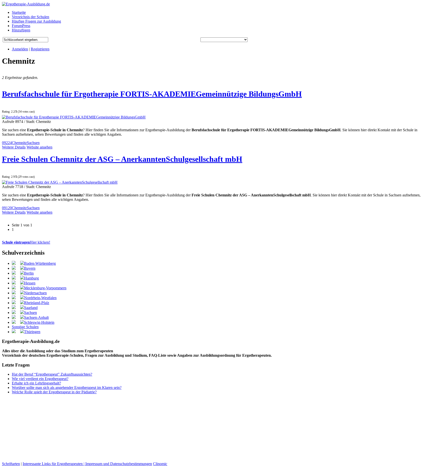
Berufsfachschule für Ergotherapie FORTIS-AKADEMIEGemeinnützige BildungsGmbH (152, 93)
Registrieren (40, 49)
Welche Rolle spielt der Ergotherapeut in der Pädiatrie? (54, 392)
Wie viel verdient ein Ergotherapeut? (40, 379)
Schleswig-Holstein (39, 322)
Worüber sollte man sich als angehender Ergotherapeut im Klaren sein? (66, 387)
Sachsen (33, 143)
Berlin (29, 273)
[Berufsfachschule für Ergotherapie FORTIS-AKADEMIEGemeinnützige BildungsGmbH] (74, 117)
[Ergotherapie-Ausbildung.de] (26, 4)
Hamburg (31, 278)
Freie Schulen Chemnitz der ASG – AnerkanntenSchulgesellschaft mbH (122, 159)
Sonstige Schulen (25, 327)
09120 (7, 208)
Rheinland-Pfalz (36, 303)
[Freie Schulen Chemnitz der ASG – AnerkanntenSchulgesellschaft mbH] (60, 182)
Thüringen (32, 332)
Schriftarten (11, 464)
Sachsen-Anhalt (36, 317)
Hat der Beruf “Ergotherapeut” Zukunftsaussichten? (52, 374)
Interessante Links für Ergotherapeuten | (54, 464)
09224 (7, 143)
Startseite (19, 12)
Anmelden (20, 49)
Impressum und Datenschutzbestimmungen (118, 464)
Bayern (29, 268)
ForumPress (21, 26)
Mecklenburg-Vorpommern (45, 288)
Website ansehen (39, 147)
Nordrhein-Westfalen (40, 298)
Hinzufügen (21, 30)
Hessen (29, 283)
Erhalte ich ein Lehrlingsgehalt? (36, 383)
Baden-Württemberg (40, 263)
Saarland (31, 308)
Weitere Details (14, 147)
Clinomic (160, 464)
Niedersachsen (35, 293)
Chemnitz (19, 143)
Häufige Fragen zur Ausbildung (36, 21)
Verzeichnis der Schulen (30, 17)
